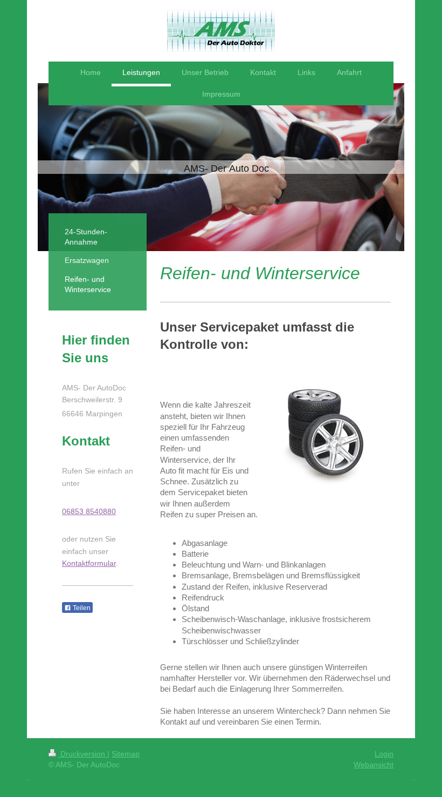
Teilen (81, 608)
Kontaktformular (89, 563)
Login (384, 753)
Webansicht (373, 764)
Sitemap (126, 753)
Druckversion (82, 753)
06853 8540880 (89, 511)
